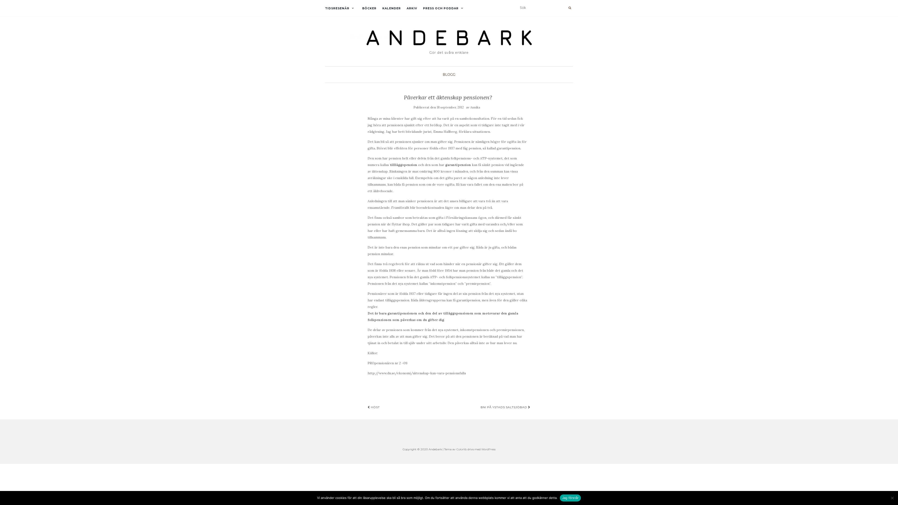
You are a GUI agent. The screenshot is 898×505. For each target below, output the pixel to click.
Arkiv (412, 8)
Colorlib (461, 449)
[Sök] (570, 7)
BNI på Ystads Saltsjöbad (504, 407)
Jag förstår (570, 498)
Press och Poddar (441, 8)
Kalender (391, 8)
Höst (375, 407)
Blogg (449, 74)
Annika (475, 107)
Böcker (369, 8)
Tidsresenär (337, 8)
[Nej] (892, 498)
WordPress (488, 449)
